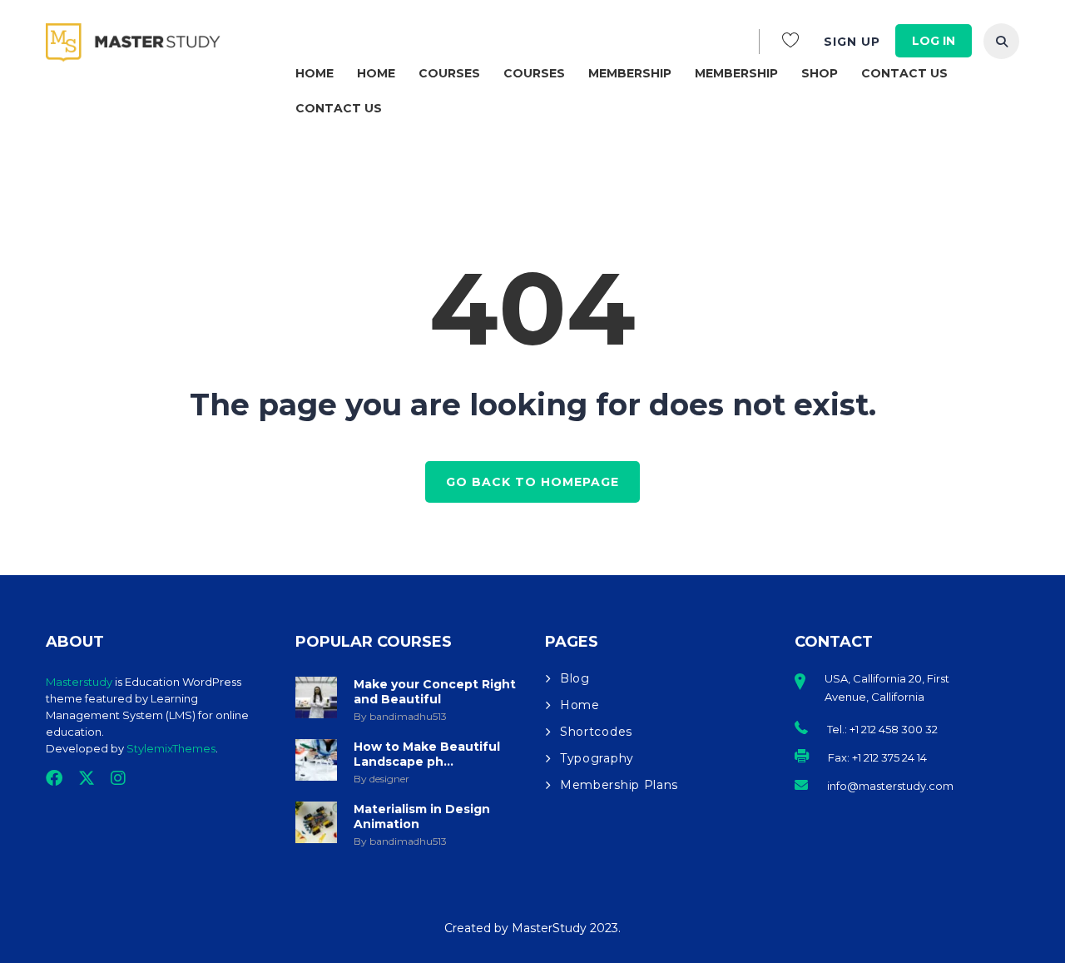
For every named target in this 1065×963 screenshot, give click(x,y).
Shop (819, 73)
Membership (629, 73)
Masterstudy (79, 681)
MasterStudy (551, 928)
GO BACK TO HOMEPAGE (532, 481)
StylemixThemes (170, 748)
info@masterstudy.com (890, 785)
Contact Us (904, 73)
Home (314, 73)
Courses (449, 73)
